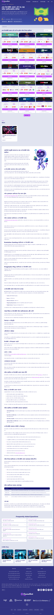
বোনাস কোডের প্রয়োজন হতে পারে (20, 454)
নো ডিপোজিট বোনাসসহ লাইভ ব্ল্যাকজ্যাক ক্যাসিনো (11, 195)
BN (2, 591)
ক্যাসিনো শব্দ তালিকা (28, 573)
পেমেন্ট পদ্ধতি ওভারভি (28, 576)
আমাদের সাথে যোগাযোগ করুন (42, 578)
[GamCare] (18, 602)
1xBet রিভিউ (27, 110)
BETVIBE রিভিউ (26, 78)
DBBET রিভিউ (44, 94)
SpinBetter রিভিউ (43, 45)
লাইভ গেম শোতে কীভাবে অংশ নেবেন (14, 580)
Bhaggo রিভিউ (27, 94)
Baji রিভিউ (9, 61)
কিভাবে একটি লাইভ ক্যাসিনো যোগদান (14, 573)
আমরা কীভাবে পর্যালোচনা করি (41, 574)
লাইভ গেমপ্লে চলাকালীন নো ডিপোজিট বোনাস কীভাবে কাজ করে (17, 355)
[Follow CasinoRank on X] (43, 591)
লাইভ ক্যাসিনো (28, 1)
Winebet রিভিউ (43, 110)
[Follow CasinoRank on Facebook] (38, 591)
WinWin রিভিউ (44, 78)
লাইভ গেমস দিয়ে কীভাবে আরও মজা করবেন (14, 574)
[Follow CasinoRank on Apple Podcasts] (51, 591)
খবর (51, 1)
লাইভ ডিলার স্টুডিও (42, 1)
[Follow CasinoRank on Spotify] (48, 591)
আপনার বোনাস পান (10, 44)
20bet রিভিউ (44, 61)
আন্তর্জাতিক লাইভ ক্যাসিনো (28, 580)
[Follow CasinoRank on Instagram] (41, 591)
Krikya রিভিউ (10, 45)
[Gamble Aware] (41, 602)
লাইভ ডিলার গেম (40, 376)
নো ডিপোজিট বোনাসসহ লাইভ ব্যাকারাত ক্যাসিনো (10, 220)
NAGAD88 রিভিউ (26, 45)
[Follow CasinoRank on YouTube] (46, 591)
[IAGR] (5, 602)
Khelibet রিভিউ (10, 110)
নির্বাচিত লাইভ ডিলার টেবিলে (35, 378)
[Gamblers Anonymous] (10, 602)
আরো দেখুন (26, 115)
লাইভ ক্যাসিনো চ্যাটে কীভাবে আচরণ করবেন (14, 578)
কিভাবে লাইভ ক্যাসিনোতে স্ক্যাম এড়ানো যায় (14, 576)
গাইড (48, 1)
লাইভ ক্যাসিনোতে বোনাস (28, 574)
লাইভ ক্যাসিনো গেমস (35, 1)
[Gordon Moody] (27, 602)
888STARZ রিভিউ (9, 78)
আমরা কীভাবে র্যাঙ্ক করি (41, 576)
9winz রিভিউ (10, 94)
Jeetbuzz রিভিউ (26, 61)
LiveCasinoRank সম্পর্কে (41, 573)
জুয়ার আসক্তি (28, 578)
